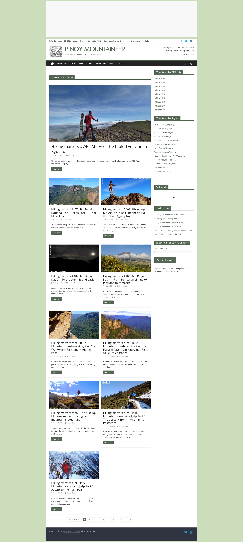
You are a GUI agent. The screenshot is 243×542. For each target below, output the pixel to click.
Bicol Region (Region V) (164, 148)
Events (82, 63)
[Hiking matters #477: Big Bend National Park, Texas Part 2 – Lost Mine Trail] (74, 179)
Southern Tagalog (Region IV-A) (167, 140)
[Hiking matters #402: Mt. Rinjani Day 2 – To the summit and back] (74, 246)
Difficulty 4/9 (159, 90)
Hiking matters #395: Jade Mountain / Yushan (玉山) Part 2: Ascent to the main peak (72, 486)
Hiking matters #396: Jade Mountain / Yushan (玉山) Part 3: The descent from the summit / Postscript (124, 418)
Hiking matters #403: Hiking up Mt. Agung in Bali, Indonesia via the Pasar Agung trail (124, 212)
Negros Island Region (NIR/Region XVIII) (170, 156)
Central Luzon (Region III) (164, 136)
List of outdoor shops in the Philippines (170, 234)
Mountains (62, 63)
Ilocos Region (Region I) (164, 124)
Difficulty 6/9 (159, 98)
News (73, 63)
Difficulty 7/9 (159, 102)
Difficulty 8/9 (159, 106)
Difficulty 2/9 (159, 82)
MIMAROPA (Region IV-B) (164, 144)
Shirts (112, 63)
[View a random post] (191, 63)
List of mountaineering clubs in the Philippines (173, 230)
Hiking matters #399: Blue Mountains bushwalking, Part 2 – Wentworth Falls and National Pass (73, 348)
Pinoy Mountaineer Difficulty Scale (168, 226)
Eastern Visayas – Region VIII (166, 164)
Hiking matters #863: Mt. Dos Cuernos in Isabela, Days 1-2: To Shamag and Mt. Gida (114, 41)
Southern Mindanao (162, 171)
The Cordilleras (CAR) (163, 128)
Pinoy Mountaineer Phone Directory (169, 222)
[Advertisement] (121, 19)
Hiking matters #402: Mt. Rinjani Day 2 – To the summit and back (72, 277)
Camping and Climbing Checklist (167, 218)
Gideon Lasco (70, 155)
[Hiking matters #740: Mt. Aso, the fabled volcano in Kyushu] (100, 86)
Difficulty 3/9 (159, 86)
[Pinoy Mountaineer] (87, 47)
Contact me (188, 54)
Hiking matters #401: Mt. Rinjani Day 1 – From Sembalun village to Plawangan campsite (125, 279)
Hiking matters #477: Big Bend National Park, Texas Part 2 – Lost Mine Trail (73, 212)
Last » (128, 519)
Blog (121, 63)
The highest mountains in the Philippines (170, 214)
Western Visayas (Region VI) (165, 152)
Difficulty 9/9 (159, 110)
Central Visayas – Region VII (165, 160)
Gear (91, 63)
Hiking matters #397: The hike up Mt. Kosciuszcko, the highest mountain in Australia (73, 416)
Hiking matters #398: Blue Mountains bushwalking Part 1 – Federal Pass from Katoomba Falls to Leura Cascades (125, 348)
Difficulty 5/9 (159, 94)
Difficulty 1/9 (159, 78)
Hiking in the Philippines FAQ (180, 50)
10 (113, 519)
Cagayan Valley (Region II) (165, 132)
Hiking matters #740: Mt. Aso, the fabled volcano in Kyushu (99, 149)
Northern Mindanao (162, 167)
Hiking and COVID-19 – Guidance (178, 47)
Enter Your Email (161, 248)
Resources (101, 63)
